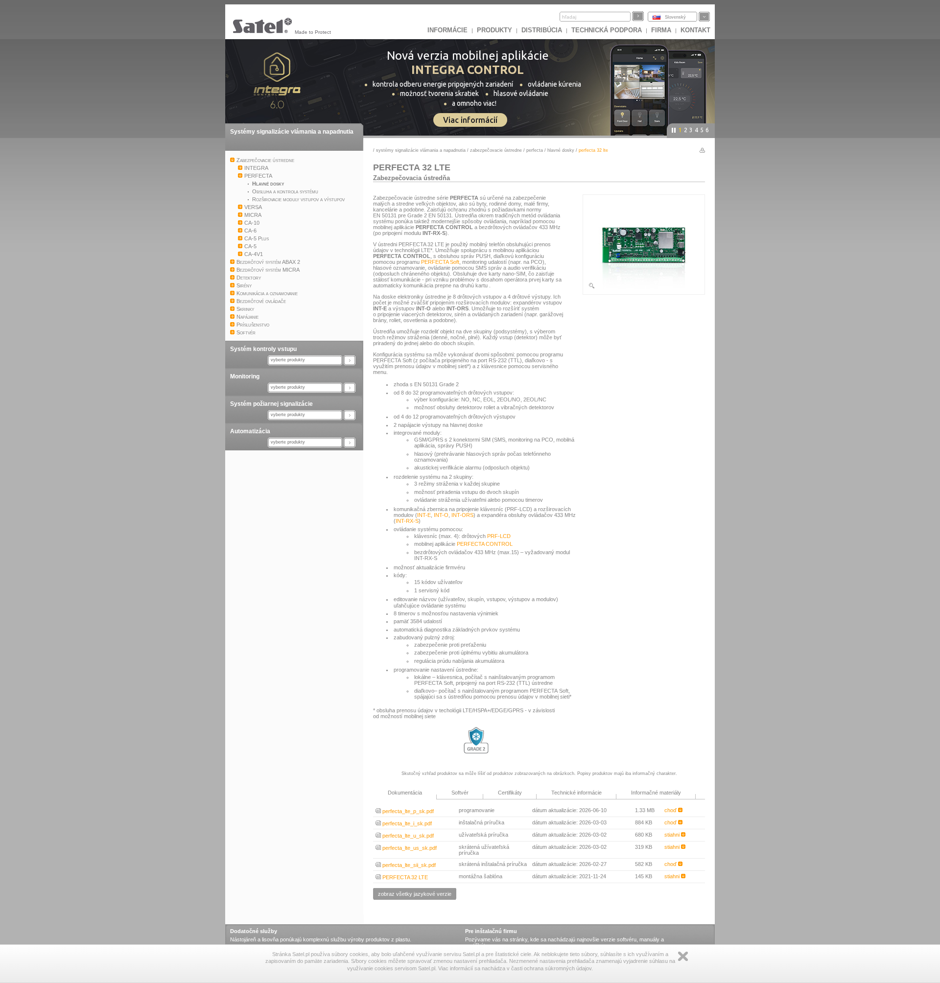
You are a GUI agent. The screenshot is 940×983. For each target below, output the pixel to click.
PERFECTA (534, 150)
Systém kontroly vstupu (263, 349)
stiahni (672, 835)
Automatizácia (250, 431)
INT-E (424, 515)
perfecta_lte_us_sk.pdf (409, 848)
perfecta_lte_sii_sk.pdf (408, 865)
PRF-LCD (499, 536)
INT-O (441, 515)
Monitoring (244, 376)
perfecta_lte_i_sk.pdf (406, 823)
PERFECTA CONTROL (485, 544)
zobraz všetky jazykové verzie (414, 894)
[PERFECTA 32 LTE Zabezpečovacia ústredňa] (644, 287)
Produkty (494, 30)
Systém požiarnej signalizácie (271, 403)
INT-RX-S (407, 521)
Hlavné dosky (560, 150)
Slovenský (675, 17)
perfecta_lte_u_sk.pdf (407, 836)
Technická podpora (606, 30)
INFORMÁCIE (447, 30)
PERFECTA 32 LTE (404, 877)
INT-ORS (462, 515)
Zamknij (683, 956)
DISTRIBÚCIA (541, 30)
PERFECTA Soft (440, 262)
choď (671, 810)
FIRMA (661, 30)
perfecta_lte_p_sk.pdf (407, 811)
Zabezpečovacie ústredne (496, 150)
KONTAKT (695, 30)
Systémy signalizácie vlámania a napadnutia (291, 131)
